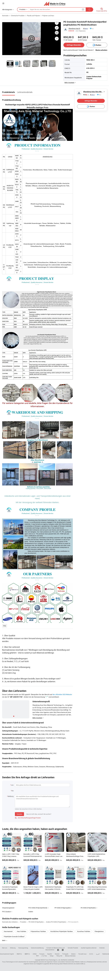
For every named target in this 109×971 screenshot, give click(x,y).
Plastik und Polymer (33, 16)
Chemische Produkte (17, 16)
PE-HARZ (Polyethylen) (88, 908)
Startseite (5, 16)
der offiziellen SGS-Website (62, 694)
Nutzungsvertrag (23, 948)
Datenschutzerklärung (37, 948)
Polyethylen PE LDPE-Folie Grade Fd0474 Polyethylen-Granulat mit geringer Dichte (75, 889)
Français (41, 954)
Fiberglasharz (99, 931)
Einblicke (102, 948)
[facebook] (58, 950)
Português (65, 954)
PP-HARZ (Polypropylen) (62, 908)
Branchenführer (50, 950)
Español (49, 954)
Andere (30, 912)
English (12, 954)
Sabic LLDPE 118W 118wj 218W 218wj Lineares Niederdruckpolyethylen (10, 856)
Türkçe (51, 956)
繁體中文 (27, 954)
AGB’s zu (82, 964)
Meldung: (11, 796)
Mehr (4, 940)
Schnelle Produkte (73, 948)
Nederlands (105, 954)
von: (12, 785)
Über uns (4, 948)
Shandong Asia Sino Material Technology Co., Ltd (75, 28)
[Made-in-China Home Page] (54, 4)
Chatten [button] (98, 45)
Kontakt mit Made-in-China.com (56, 948)
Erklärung (13, 948)
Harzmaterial (8, 931)
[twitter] (63, 950)
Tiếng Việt (59, 956)
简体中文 (19, 954)
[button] (3, 3)
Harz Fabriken (21, 931)
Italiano (73, 954)
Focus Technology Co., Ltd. (52, 960)
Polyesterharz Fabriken (38, 931)
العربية (98, 954)
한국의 (91, 954)
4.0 (86, 95)
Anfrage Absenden (74, 45)
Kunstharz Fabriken (83, 931)
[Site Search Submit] (89, 9)
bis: (13, 791)
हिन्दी (37, 956)
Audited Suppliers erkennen (89, 948)
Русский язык (82, 954)
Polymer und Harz (48, 16)
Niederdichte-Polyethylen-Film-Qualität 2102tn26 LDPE (53, 889)
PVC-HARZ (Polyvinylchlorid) (37, 908)
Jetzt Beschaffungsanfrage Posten (28, 818)
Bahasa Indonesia (70, 956)
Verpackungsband (8, 908)
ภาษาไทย (44, 956)
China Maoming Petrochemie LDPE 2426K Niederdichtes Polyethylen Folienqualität (97, 889)
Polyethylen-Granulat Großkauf (14, 936)
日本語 (35, 954)
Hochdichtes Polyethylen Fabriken (61, 931)
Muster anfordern (101, 50)
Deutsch (57, 954)
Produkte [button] (22, 9)
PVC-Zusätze (6, 912)
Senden (19, 814)
